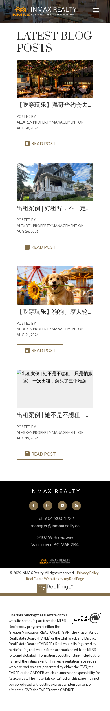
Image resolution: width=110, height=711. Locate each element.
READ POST (43, 143)
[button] (33, 505)
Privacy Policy (88, 573)
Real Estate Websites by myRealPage (55, 579)
